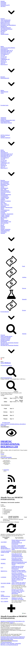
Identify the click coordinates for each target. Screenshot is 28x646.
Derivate (24, 288)
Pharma (2, 225)
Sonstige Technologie (5, 229)
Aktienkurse (3, 117)
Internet (2, 208)
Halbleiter (3, 199)
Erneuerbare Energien (5, 192)
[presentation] (4, 471)
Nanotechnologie (4, 220)
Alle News (3, 6)
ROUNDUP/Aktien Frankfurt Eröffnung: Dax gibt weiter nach (19, 571)
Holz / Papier (4, 203)
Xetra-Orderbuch (11, 636)
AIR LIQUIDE (4, 598)
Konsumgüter (4, 211)
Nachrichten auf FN (5, 5)
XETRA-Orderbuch (5, 135)
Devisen (24, 310)
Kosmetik (3, 212)
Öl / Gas (2, 224)
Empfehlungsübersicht (6, 27)
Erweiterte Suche (4, 105)
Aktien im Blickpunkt (5, 20)
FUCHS (3, 591)
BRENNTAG (4, 571)
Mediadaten (15, 640)
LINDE (2, 586)
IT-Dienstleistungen (5, 210)
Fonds (23, 266)
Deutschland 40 (4, 49)
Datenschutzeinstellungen (6, 640)
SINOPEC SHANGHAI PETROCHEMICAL (6, 547)
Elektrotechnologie (5, 190)
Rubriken (3, 18)
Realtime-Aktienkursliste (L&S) (8, 120)
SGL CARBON (4, 601)
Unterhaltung (4, 231)
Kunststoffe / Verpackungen (7, 213)
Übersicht (3, 136)
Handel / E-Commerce (6, 201)
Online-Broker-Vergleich (6, 122)
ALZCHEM (3, 542)
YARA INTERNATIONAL (5, 595)
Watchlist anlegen (5, 344)
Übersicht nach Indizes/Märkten (8, 47)
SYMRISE (3, 559)
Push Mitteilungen (5, 426)
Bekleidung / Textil (5, 184)
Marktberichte (4, 26)
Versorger (3, 233)
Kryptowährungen (5, 311)
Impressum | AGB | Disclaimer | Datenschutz (11, 643)
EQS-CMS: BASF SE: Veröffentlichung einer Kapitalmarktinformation (17, 555)
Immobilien (3, 206)
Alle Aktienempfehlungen (6, 29)
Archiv (2, 93)
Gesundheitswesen (5, 197)
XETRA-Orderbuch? (5, 137)
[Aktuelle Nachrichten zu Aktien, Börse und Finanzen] (6, 365)
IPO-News (3, 31)
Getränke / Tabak (4, 198)
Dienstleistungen (4, 188)
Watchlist (24, 333)
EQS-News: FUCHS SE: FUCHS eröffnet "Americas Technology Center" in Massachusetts (18, 591)
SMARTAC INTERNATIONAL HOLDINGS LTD (13, 621)
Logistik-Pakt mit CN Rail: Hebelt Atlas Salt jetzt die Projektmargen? (18, 567)
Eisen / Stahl (3, 189)
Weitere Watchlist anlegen (6, 336)
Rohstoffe (3, 226)
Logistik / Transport (5, 215)
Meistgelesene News (5, 23)
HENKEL (3, 563)
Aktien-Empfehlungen (15, 638)
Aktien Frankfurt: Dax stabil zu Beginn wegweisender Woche (19, 583)
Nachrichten (3, 2)
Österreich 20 (4, 62)
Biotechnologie (4, 185)
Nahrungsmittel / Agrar (6, 221)
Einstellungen (4, 341)
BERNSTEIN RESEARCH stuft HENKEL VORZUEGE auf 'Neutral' (19, 563)
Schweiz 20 (3, 60)
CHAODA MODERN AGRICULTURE (6, 551)
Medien (2, 90)
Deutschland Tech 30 (5, 52)
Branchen (3, 76)
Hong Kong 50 (4, 64)
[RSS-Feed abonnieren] (11, 483)
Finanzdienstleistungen (6, 194)
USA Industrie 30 (5, 54)
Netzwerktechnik (4, 222)
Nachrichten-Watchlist (6, 337)
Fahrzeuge (3, 193)
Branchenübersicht (5, 78)
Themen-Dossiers (5, 34)
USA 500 (3, 55)
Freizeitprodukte (4, 195)
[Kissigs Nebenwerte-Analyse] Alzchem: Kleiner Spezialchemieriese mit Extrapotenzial (18, 542)
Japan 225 (3, 63)
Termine (2, 32)
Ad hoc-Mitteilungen (5, 21)
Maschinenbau (4, 217)
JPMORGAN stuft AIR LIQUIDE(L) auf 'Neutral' (18, 598)
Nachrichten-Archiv (8, 639)
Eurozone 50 (3, 58)
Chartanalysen (4, 30)
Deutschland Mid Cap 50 (6, 51)
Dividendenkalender (5, 121)
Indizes (2, 46)
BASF (2, 555)
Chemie (2, 186)
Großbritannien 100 (5, 59)
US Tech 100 (4, 56)
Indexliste (3, 151)
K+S (2, 567)
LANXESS (3, 577)
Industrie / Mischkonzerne (6, 207)
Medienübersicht (4, 91)
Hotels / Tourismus (5, 204)
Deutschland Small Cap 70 (7, 50)
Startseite (3, 1)
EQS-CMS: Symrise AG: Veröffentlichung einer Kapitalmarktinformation (17, 559)
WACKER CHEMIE (5, 583)
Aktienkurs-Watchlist (5, 338)
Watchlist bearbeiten (5, 340)
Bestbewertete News (5, 22)
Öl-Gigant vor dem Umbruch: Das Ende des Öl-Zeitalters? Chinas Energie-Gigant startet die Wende (19, 547)
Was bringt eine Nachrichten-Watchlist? (9, 342)
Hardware (3, 202)
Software (3, 228)
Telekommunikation (5, 230)
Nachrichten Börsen (5, 638)
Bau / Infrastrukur (5, 183)
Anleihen (24, 277)
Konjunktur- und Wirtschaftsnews (8, 25)
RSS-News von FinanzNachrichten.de (9, 644)
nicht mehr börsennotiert (6, 457)
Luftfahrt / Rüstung (5, 216)
